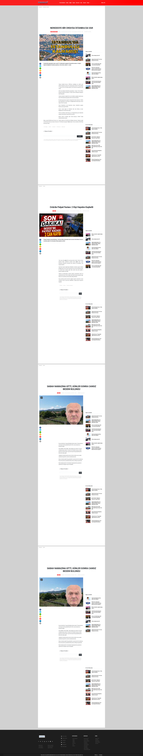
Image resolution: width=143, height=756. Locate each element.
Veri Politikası (41, 747)
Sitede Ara (97, 738)
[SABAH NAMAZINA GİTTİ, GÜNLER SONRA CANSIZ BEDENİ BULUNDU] (61, 591)
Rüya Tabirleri (97, 742)
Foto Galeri (65, 736)
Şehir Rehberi (86, 748)
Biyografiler (97, 740)
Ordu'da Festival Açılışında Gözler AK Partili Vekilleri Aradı (96, 82)
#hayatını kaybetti (70, 285)
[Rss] (49, 741)
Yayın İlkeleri (41, 746)
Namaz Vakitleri (86, 740)
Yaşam (73, 2)
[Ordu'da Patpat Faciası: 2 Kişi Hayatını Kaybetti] (61, 225)
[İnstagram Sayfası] (43, 741)
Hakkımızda (41, 745)
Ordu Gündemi (62, 2)
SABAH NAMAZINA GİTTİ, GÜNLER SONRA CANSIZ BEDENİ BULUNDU (96, 87)
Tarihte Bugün (86, 744)
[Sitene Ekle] (53, 741)
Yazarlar (64, 740)
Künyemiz (64, 744)
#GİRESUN (63, 126)
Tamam (100, 754)
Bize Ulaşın (64, 746)
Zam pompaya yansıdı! (96, 55)
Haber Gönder (50, 747)
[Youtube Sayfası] (45, 741)
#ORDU (50, 126)
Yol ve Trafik (86, 739)
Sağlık (70, 2)
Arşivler (64, 742)
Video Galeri (64, 738)
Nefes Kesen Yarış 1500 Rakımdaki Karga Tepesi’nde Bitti (97, 146)
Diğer (88, 2)
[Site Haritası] (51, 741)
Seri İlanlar (86, 747)
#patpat (61, 285)
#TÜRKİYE (54, 126)
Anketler (96, 739)
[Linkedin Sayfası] (47, 741)
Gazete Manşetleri (87, 749)
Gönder (80, 136)
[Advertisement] (23, 14)
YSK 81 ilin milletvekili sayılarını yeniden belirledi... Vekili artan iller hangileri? (97, 68)
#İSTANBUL (46, 126)
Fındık (67, 2)
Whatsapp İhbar (50, 746)
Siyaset (84, 2)
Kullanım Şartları (50, 745)
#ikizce (64, 285)
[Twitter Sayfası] (41, 741)
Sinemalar (85, 745)
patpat (66, 260)
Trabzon (69, 121)
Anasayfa (40, 186)
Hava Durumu (86, 738)
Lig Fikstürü (86, 743)
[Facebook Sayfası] (39, 741)
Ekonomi (77, 2)
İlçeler (44, 365)
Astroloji (96, 743)
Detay (96, 754)
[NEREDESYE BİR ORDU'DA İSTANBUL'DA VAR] (61, 47)
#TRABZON (58, 126)
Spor (81, 2)
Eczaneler (85, 742)
